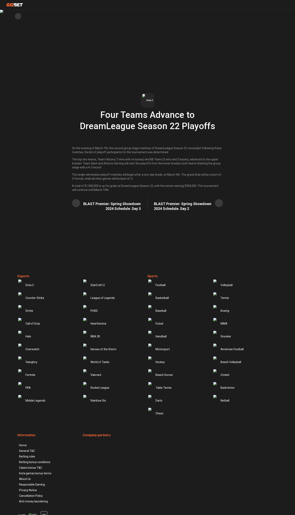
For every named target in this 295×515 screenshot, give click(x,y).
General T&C (27, 450)
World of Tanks (100, 362)
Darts (159, 400)
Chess (159, 413)
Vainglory (31, 362)
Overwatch (32, 349)
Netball (225, 400)
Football (161, 285)
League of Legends (103, 297)
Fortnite (30, 374)
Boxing (225, 310)
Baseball (161, 310)
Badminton (228, 387)
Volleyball (227, 285)
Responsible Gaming (32, 484)
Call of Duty (32, 323)
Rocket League (100, 387)
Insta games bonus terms (35, 473)
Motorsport (163, 349)
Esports (23, 276)
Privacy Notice (28, 490)
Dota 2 (29, 285)
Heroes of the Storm (103, 349)
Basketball (162, 297)
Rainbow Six (98, 400)
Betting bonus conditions (34, 462)
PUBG (94, 310)
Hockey (160, 362)
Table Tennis (164, 387)
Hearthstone (98, 323)
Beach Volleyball (231, 362)
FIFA (28, 387)
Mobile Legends (35, 400)
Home (23, 445)
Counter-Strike (34, 297)
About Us (25, 479)
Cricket (225, 374)
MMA (224, 323)
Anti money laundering (33, 501)
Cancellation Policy (31, 495)
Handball (161, 336)
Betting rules (27, 456)
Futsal (159, 323)
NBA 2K (95, 336)
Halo (28, 336)
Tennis (225, 297)
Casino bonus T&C (30, 467)
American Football (232, 349)
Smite (29, 310)
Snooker (226, 336)
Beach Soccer (164, 374)
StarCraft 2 (98, 285)
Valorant (96, 374)
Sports (153, 276)
